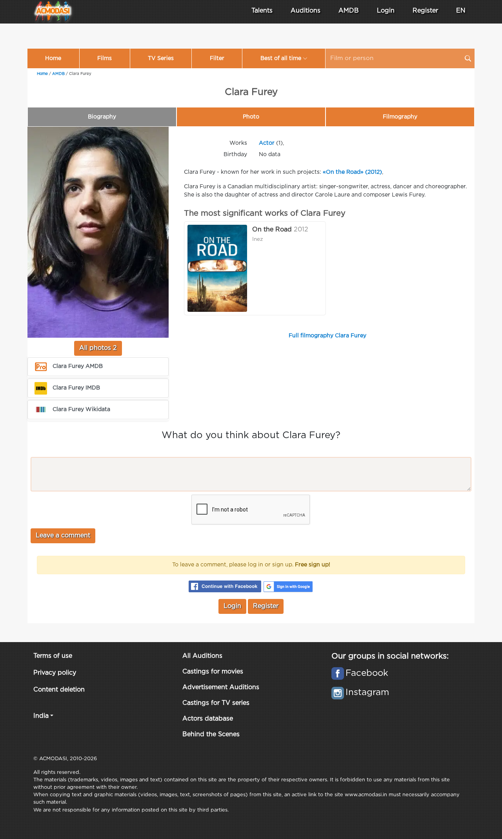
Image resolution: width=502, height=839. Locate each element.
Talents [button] (262, 11)
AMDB (348, 11)
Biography (102, 117)
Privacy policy (54, 673)
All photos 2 (98, 348)
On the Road (272, 230)
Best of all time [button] (280, 58)
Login (386, 11)
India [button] (41, 716)
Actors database (207, 719)
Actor (267, 143)
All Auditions (202, 656)
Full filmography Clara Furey (327, 335)
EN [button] (461, 11)
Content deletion (59, 690)
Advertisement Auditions (220, 687)
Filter (217, 58)
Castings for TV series (215, 703)
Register (425, 11)
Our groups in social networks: (390, 656)
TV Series (161, 58)
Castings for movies (212, 672)
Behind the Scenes (211, 734)
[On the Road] (217, 268)
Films (104, 58)
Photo (251, 117)
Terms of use (52, 656)
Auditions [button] (305, 11)
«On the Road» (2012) (352, 172)
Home (53, 58)
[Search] (468, 58)
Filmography (400, 117)
